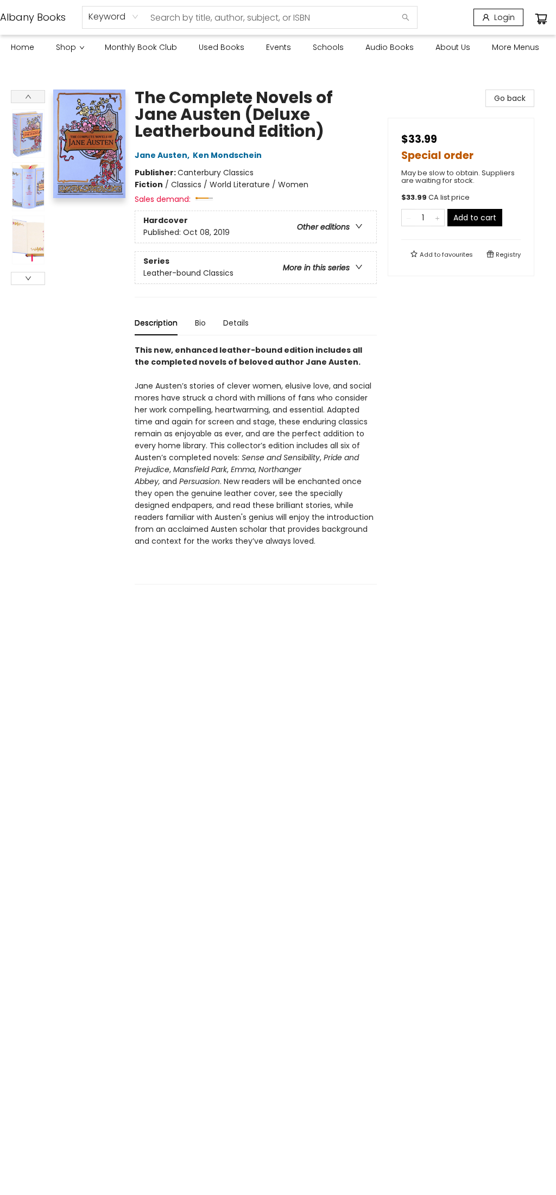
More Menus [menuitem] (515, 47)
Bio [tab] (200, 322)
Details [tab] (236, 322)
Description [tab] (156, 322)
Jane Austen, (163, 155)
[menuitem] (22, 47)
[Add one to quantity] (437, 218)
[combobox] (114, 17)
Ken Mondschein (227, 155)
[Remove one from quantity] (408, 218)
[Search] (405, 17)
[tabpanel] (256, 464)
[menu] (278, 47)
